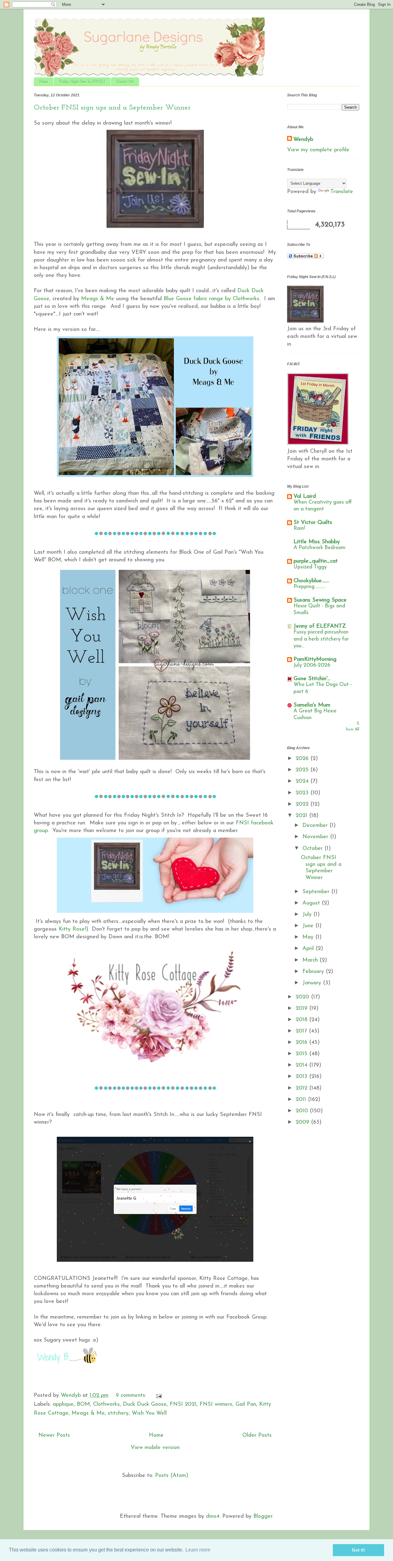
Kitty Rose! (71, 929)
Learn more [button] (197, 1549)
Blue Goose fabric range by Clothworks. (212, 299)
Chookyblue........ (311, 581)
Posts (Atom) (171, 1475)
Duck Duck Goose (145, 1404)
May (308, 937)
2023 (303, 793)
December (315, 825)
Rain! (299, 528)
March (311, 960)
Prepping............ (309, 586)
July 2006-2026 (312, 665)
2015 (302, 1054)
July (307, 914)
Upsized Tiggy (310, 567)
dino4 (213, 1516)
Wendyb (303, 139)
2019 (302, 1008)
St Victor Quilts (313, 522)
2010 (303, 1111)
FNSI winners (216, 1404)
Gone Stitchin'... (312, 679)
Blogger (262, 1516)
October (313, 848)
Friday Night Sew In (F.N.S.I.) (82, 81)
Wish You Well (149, 1413)
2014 (302, 1065)
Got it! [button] (358, 1549)
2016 (302, 1042)
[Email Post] (159, 1395)
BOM (83, 1404)
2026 (303, 758)
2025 (303, 770)
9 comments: (132, 1395)
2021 (302, 816)
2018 (302, 1020)
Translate (341, 192)
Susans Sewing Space (320, 600)
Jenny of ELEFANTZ (320, 626)
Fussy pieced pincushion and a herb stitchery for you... (321, 638)
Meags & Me (97, 299)
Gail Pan (245, 1404)
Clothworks (106, 1404)
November (316, 837)
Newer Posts (54, 1435)
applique (63, 1404)
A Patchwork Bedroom (319, 547)
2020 (303, 997)
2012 (302, 1088)
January (312, 983)
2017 (302, 1031)
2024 (303, 781)
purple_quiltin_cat (316, 561)
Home (43, 81)
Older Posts (257, 1435)
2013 (302, 1076)
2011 (302, 1099)
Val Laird (305, 496)
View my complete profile (318, 150)
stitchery (118, 1413)
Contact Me (125, 81)
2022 (303, 804)
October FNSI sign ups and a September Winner (112, 107)
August (312, 903)
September (316, 892)
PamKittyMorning (315, 659)
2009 (303, 1122)
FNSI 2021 (183, 1404)
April (309, 948)
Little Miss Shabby (317, 542)
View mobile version (155, 1448)
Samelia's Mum (312, 705)
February (314, 971)
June (308, 926)
